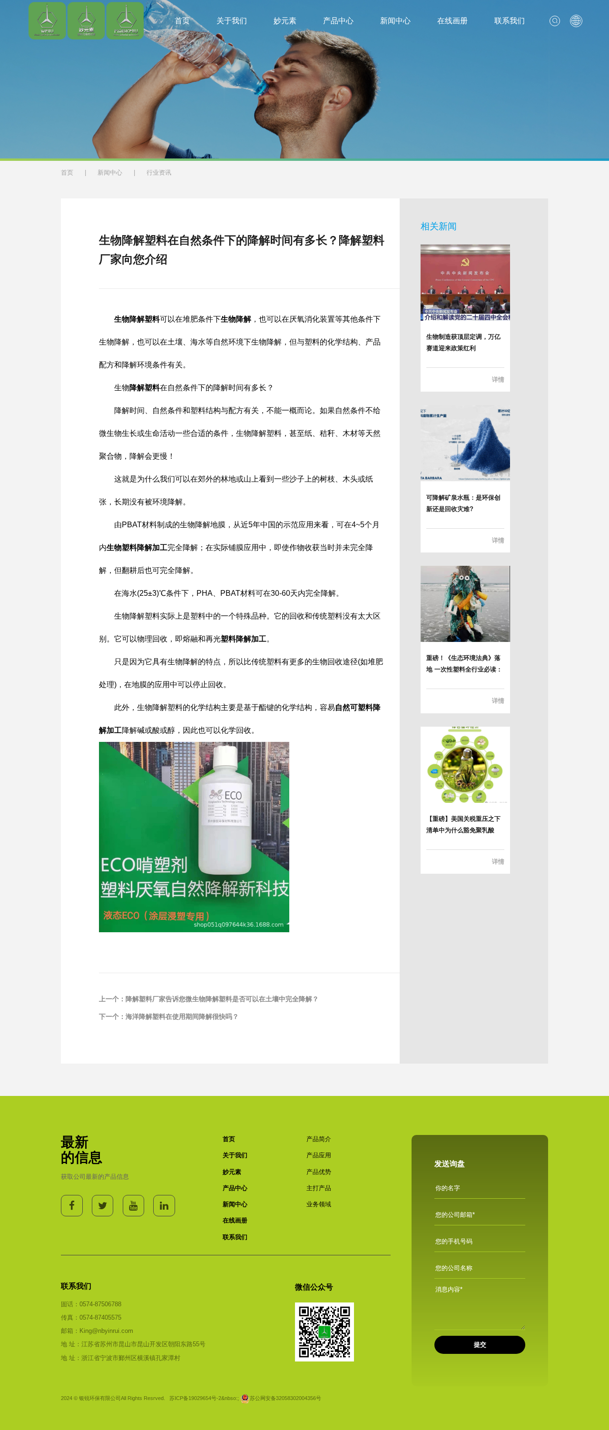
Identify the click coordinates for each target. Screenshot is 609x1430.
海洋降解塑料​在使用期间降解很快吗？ (182, 1016)
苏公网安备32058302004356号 (285, 1398)
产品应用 (318, 1155)
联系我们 (509, 21)
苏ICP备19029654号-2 (195, 1398)
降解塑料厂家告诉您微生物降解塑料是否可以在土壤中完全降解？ (222, 999)
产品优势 (318, 1171)
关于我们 (231, 21)
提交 (480, 1344)
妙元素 (285, 21)
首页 (182, 21)
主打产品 (318, 1188)
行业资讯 (159, 172)
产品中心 (338, 21)
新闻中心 (395, 21)
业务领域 (318, 1204)
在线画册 (452, 21)
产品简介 (318, 1139)
